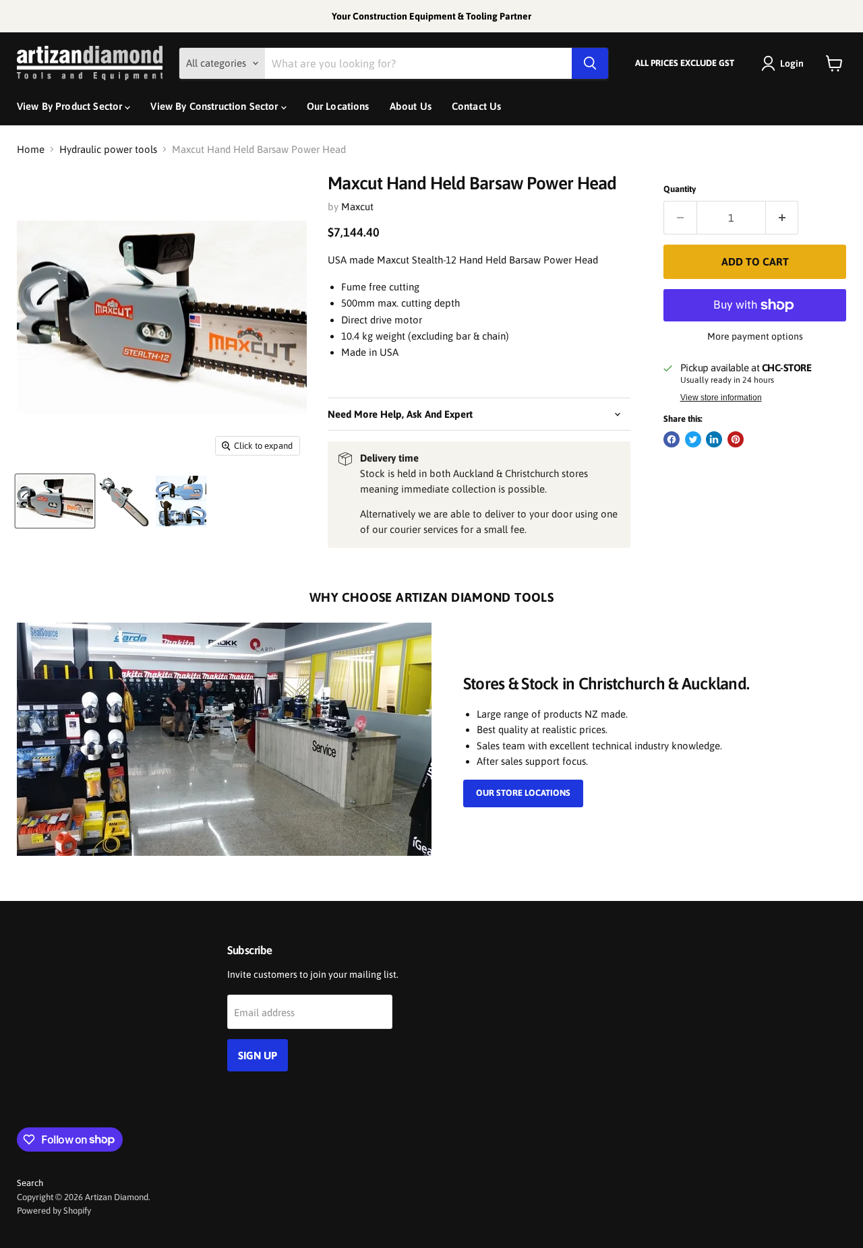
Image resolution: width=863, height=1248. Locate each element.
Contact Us (477, 106)
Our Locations (338, 106)
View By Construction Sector (215, 106)
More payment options (755, 336)
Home (30, 149)
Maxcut (357, 206)
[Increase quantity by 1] (782, 218)
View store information (721, 397)
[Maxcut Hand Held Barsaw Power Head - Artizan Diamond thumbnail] (55, 501)
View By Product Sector (71, 106)
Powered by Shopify (54, 1211)
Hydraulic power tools (108, 149)
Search (30, 1183)
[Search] (590, 63)
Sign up (257, 1055)
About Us (411, 106)
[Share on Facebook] (671, 439)
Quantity (679, 189)
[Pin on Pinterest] (735, 439)
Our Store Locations (523, 793)
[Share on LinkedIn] (714, 439)
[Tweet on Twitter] (693, 439)
